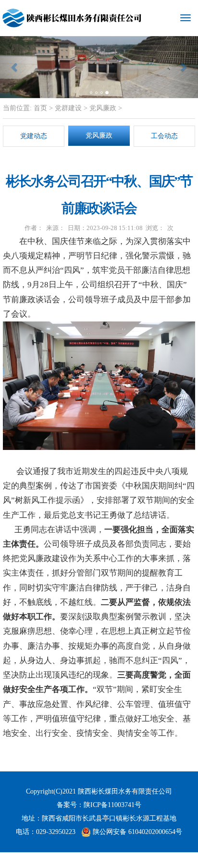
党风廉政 (102, 108)
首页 (39, 108)
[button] (15, 67)
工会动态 (164, 136)
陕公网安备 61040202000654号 (136, 831)
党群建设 (68, 108)
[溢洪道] (99, 67)
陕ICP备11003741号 (112, 804)
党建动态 (33, 136)
